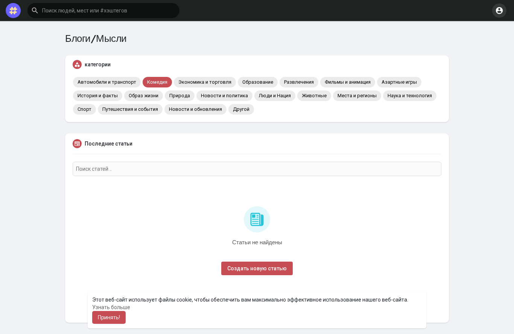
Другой (241, 109)
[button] (103, 10)
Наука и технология (410, 95)
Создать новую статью (257, 268)
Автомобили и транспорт (107, 82)
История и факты (98, 95)
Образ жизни (143, 95)
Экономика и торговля (204, 82)
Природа (179, 95)
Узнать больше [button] (111, 307)
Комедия (157, 82)
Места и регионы (357, 95)
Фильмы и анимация (348, 82)
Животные (314, 95)
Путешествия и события (130, 109)
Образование (257, 82)
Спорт (84, 109)
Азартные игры (399, 82)
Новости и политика (224, 95)
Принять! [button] (109, 317)
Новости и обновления (195, 109)
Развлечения (299, 82)
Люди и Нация (275, 95)
